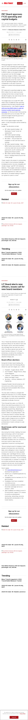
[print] (25, 39)
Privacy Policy (22, 713)
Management (5, 10)
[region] (14, 715)
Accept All (14, 717)
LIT (17, 299)
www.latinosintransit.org (14, 470)
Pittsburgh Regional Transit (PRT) (17, 29)
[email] (18, 39)
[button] (3, 3)
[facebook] (9, 39)
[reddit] (16, 39)
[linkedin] (11, 39)
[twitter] (14, 39)
